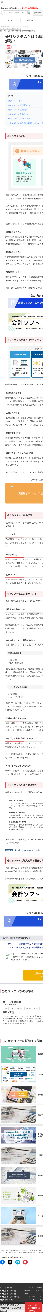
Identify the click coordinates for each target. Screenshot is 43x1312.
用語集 (26, 1294)
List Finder (27, 1300)
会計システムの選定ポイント (19, 114)
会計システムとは (15, 101)
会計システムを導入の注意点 (19, 119)
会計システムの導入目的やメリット (21, 105)
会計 (13, 26)
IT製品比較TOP (4, 26)
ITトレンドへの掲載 (29, 1297)
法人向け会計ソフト (23, 26)
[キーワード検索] (28, 12)
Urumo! (35, 1300)
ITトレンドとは (28, 1288)
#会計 (9, 47)
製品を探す (31, 20)
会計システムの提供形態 (17, 110)
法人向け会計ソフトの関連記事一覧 (10, 28)
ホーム (10, 20)
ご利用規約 (39, 1288)
